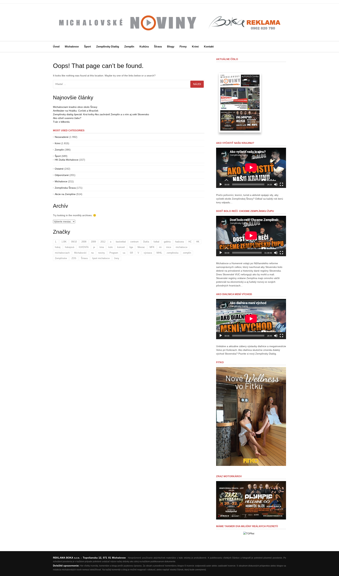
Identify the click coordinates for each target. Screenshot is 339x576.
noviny (101, 252)
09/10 (74, 241)
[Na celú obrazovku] (281, 184)
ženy (116, 258)
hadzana (179, 241)
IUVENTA (84, 247)
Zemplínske (61, 258)
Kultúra (144, 46)
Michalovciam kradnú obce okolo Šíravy (75, 107)
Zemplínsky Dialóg (107, 46)
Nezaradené (62, 137)
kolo (110, 247)
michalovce (181, 247)
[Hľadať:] (128, 84)
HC (190, 241)
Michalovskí (80, 252)
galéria (167, 241)
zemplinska (172, 252)
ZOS (74, 258)
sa (124, 252)
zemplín (187, 252)
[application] (251, 168)
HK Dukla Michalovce (66, 159)
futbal (156, 241)
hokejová (69, 247)
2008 (83, 241)
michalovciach (62, 252)
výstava (148, 252)
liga (131, 247)
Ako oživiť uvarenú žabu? (67, 118)
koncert (121, 247)
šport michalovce (101, 258)
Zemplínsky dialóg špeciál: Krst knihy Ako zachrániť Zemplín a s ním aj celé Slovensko (101, 114)
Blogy (170, 46)
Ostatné (59, 168)
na (92, 252)
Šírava (158, 46)
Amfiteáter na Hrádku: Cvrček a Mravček (75, 110)
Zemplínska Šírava (65, 187)
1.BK (64, 241)
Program (113, 252)
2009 (93, 241)
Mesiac (141, 247)
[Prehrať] (220, 184)
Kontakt (209, 46)
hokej (57, 247)
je (94, 247)
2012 (102, 241)
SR (131, 252)
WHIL (159, 252)
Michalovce (72, 46)
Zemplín (129, 46)
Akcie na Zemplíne (65, 194)
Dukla (146, 241)
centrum (134, 241)
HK (197, 241)
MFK (152, 247)
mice (168, 247)
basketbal (121, 241)
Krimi (195, 46)
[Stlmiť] (276, 184)
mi (160, 247)
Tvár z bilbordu (61, 121)
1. (56, 241)
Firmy (183, 46)
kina (102, 247)
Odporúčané (62, 175)
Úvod (56, 46)
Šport (87, 46)
